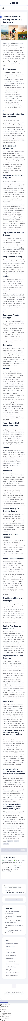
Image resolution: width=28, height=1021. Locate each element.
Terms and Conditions (12, 975)
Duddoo (14, 2)
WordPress (13, 994)
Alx (22, 994)
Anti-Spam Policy (10, 946)
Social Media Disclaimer (12, 972)
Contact (8, 949)
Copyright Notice (10, 952)
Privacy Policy (9, 970)
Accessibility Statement (12, 943)
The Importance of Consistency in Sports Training (7, 869)
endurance (10, 841)
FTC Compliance (10, 961)
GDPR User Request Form (12, 964)
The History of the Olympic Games (18, 867)
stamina (6, 843)
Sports (23, 850)
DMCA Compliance (11, 955)
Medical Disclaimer (11, 967)
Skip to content (4, 1001)
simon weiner (16, 850)
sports (16, 841)
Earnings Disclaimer (11, 958)
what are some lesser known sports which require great (13, 249)
